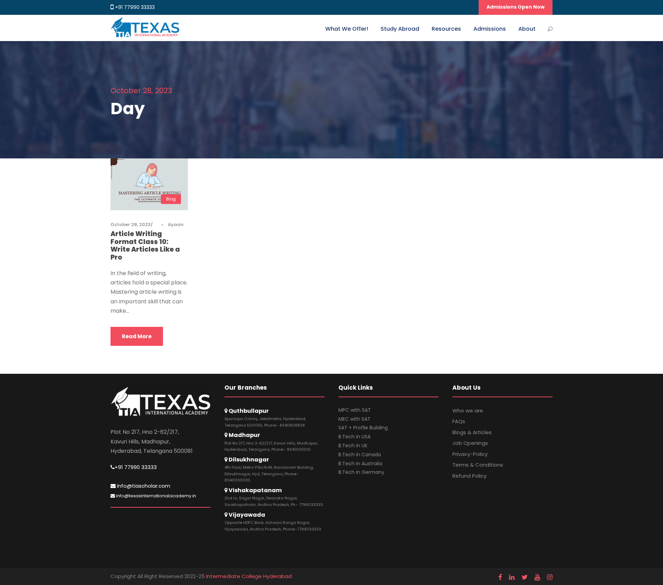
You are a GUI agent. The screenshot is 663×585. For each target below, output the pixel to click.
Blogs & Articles (472, 432)
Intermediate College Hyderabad (249, 576)
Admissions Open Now (516, 6)
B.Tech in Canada (359, 454)
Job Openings (470, 443)
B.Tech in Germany (361, 472)
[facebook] (500, 577)
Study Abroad (400, 29)
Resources (446, 29)
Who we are (467, 410)
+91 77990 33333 (135, 7)
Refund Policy (469, 475)
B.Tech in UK (352, 445)
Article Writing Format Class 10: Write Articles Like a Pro (145, 245)
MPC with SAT (354, 410)
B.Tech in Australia (360, 463)
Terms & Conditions (477, 464)
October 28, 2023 (130, 224)
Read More (137, 336)
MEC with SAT (354, 419)
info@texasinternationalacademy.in (155, 496)
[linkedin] (512, 577)
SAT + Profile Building (363, 427)
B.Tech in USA (354, 436)
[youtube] (537, 577)
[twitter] (524, 577)
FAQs (458, 421)
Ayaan (176, 224)
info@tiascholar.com (143, 485)
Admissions (489, 29)
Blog (171, 199)
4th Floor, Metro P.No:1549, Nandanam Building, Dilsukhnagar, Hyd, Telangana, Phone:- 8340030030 (269, 474)
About (527, 29)
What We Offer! (346, 29)
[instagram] (549, 577)
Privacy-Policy (470, 454)
